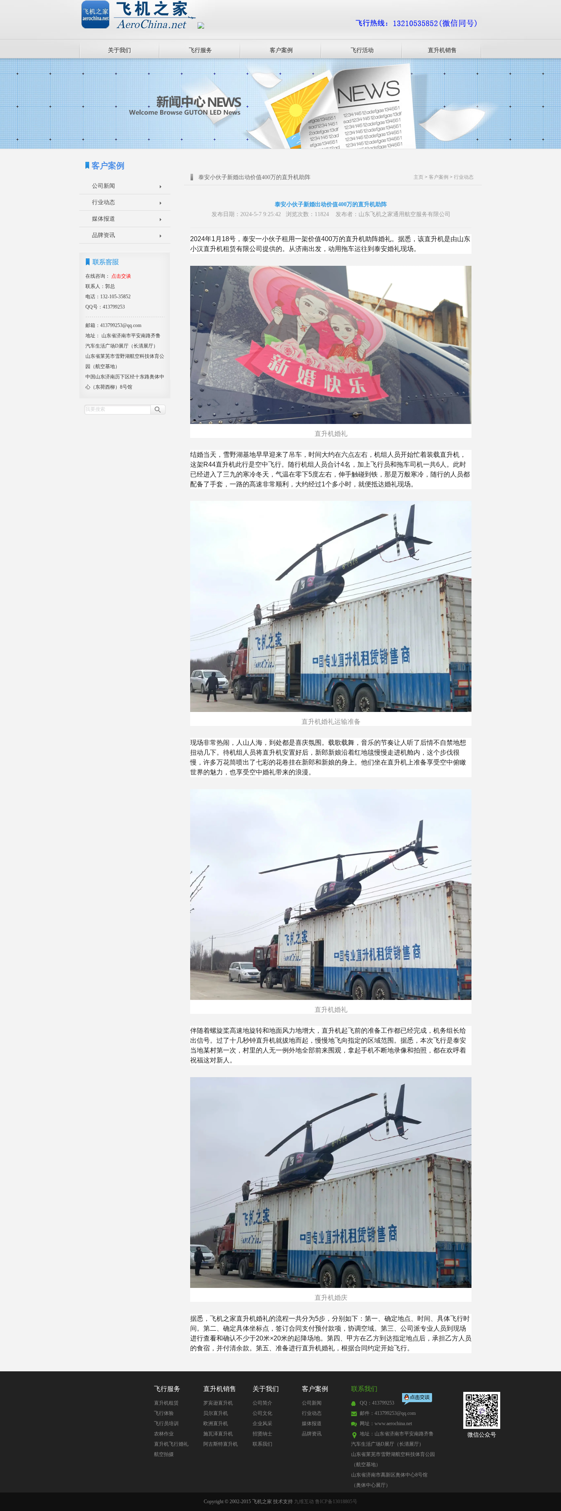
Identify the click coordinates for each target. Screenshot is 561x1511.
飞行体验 (164, 1413)
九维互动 (304, 1501)
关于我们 (119, 50)
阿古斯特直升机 (220, 1444)
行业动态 (103, 202)
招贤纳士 (262, 1434)
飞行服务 (200, 50)
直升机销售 (442, 50)
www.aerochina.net (393, 1423)
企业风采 (262, 1423)
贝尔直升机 (215, 1413)
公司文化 (262, 1413)
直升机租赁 (166, 1403)
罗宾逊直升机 (218, 1403)
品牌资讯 (103, 235)
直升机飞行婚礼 (171, 1444)
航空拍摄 (164, 1454)
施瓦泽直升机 (218, 1434)
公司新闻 (103, 186)
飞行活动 (362, 50)
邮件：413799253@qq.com (388, 1413)
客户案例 (281, 50)
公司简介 (262, 1403)
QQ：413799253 (377, 1403)
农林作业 (164, 1434)
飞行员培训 (166, 1423)
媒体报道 (103, 219)
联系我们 (262, 1444)
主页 (418, 177)
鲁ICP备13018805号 (336, 1501)
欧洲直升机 (215, 1423)
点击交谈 (417, 1400)
